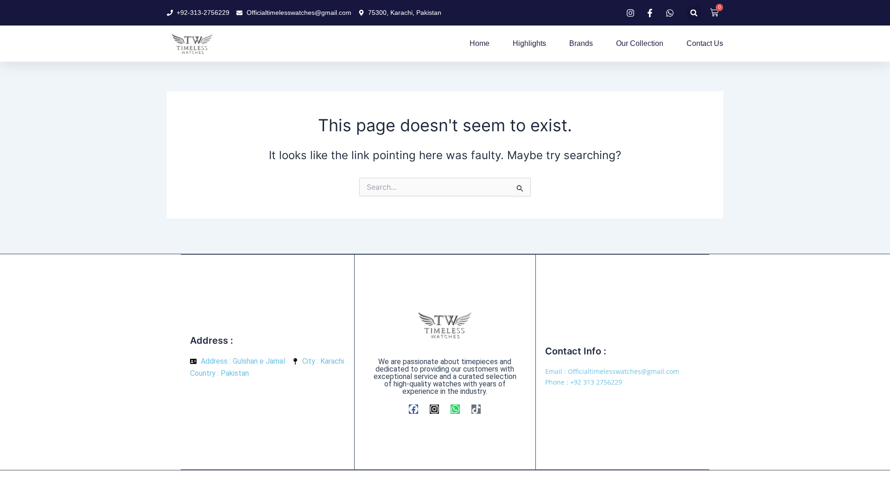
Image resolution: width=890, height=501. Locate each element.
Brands (581, 43)
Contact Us (705, 43)
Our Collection (639, 43)
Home (480, 43)
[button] (694, 13)
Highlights (529, 43)
